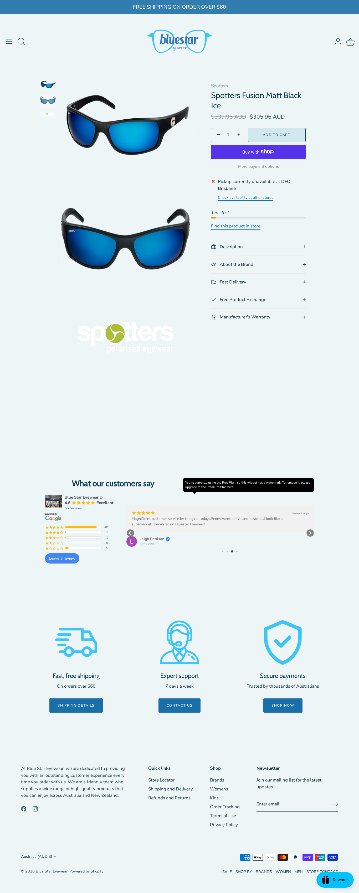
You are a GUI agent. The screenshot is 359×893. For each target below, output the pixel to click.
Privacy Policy (224, 825)
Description (231, 247)
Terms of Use (223, 816)
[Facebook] (23, 808)
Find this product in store (235, 226)
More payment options (258, 166)
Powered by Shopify (86, 871)
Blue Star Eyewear (52, 871)
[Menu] (9, 41)
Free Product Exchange (242, 299)
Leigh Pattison (152, 538)
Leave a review (62, 558)
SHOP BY (243, 871)
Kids (214, 798)
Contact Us (180, 705)
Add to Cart (277, 135)
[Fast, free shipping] (76, 642)
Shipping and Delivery (170, 789)
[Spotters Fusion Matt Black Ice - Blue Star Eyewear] (48, 85)
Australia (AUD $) (36, 856)
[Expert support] (179, 642)
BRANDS (264, 871)
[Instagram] (35, 808)
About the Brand (236, 264)
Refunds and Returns (169, 798)
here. (230, 487)
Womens (219, 789)
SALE (227, 871)
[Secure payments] (282, 642)
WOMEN (283, 871)
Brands (217, 780)
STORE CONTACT (322, 871)
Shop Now (282, 705)
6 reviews (147, 544)
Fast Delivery (232, 282)
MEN (299, 871)
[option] (48, 86)
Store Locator (161, 780)
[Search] (21, 42)
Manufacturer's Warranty (244, 317)
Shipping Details (76, 705)
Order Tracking (225, 807)
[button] (130, 533)
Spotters (219, 86)
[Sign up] (335, 804)
